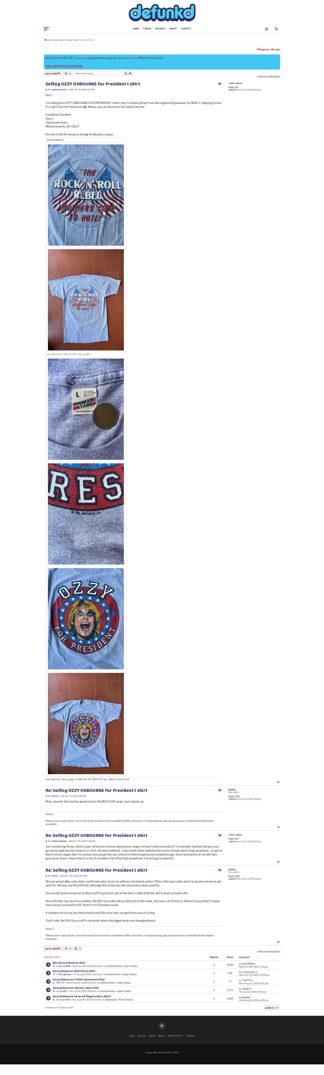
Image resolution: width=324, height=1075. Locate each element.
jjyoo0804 (64, 965)
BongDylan (65, 974)
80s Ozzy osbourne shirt (69, 963)
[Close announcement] (277, 56)
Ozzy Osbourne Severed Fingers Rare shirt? (82, 996)
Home (136, 29)
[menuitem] (275, 49)
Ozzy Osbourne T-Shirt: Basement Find (78, 979)
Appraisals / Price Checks (119, 999)
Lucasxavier (248, 971)
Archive (160, 29)
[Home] (162, 12)
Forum (147, 29)
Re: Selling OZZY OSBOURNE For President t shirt (96, 791)
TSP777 (60, 982)
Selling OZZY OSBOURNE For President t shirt (93, 84)
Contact (186, 29)
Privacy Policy (175, 1036)
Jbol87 (63, 991)
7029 (237, 796)
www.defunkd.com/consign (64, 65)
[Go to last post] (255, 963)
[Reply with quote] (220, 83)
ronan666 (64, 999)
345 (236, 87)
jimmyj (232, 789)
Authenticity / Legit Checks (122, 965)
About (173, 29)
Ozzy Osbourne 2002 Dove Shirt (74, 971)
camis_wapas (235, 83)
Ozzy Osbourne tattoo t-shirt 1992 (76, 988)
